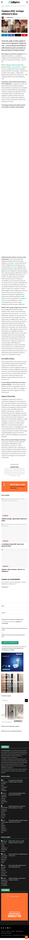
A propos (8, 931)
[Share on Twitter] (18, 35)
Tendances (7, 6)
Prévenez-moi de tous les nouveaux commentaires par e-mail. (14, 629)
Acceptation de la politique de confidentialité (12, 619)
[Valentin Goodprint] (6, 695)
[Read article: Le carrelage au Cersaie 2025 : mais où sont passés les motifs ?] (14, 532)
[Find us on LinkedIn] (1, 928)
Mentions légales (19, 931)
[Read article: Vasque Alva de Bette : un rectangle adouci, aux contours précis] (4, 858)
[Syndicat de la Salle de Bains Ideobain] (10, 726)
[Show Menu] (2, 2)
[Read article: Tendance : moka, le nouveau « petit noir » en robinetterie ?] (14, 558)
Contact (12, 931)
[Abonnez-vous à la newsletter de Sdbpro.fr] (14, 731)
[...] (19, 475)
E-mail (3, 612)
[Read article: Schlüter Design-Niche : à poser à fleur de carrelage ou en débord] (4, 882)
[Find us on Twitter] (5, 928)
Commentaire (5, 587)
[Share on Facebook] (11, 35)
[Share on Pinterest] (24, 35)
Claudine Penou (9, 17)
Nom (3, 606)
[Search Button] (27, 2)
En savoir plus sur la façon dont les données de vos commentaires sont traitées (13, 648)
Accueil (2, 6)
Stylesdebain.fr (7, 750)
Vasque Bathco (16, 67)
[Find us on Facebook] (3, 928)
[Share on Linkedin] (4, 35)
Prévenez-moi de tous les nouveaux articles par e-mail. (13, 635)
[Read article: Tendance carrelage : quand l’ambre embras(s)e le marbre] (14, 507)
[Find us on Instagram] (9, 928)
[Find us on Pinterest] (7, 928)
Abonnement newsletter (6, 933)
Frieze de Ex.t (14, 267)
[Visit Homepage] (14, 2)
